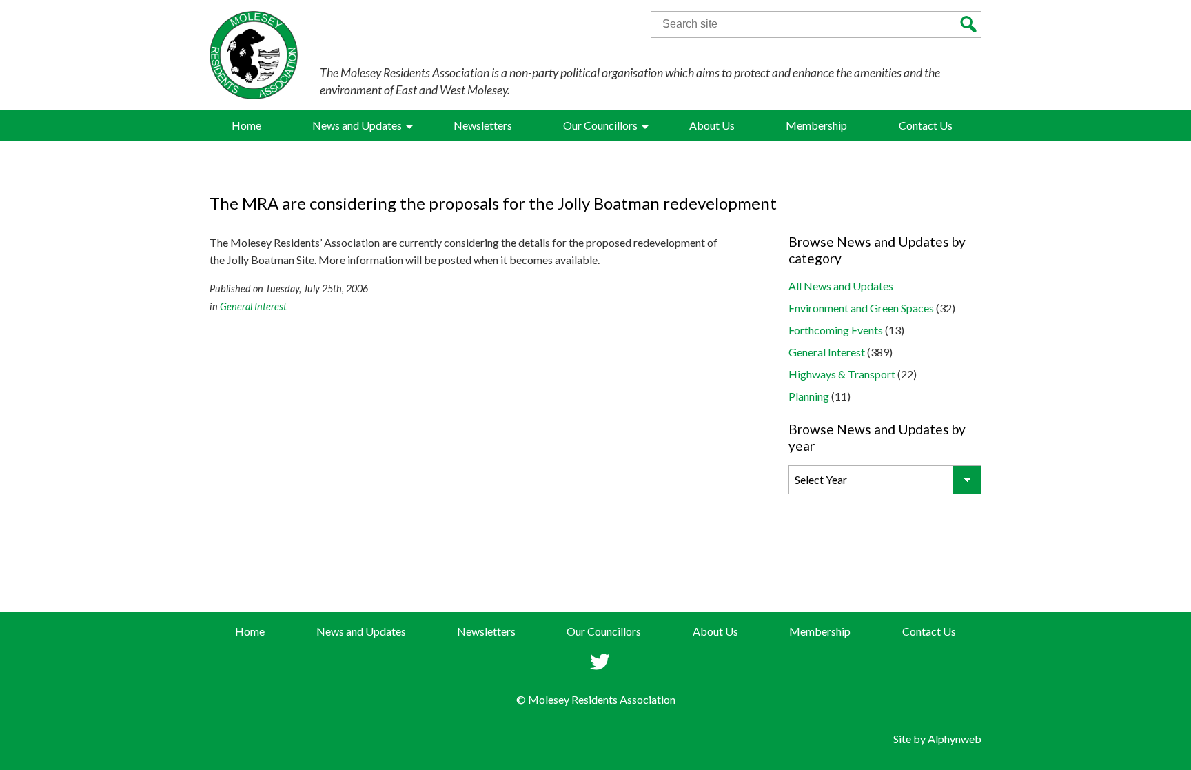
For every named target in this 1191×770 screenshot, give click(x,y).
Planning (808, 396)
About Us (715, 631)
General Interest (253, 306)
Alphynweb (954, 738)
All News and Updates (840, 285)
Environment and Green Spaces (861, 307)
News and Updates (361, 631)
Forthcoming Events (835, 329)
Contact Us (929, 631)
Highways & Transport (841, 374)
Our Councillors (604, 631)
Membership (820, 631)
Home (250, 631)
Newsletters (486, 631)
